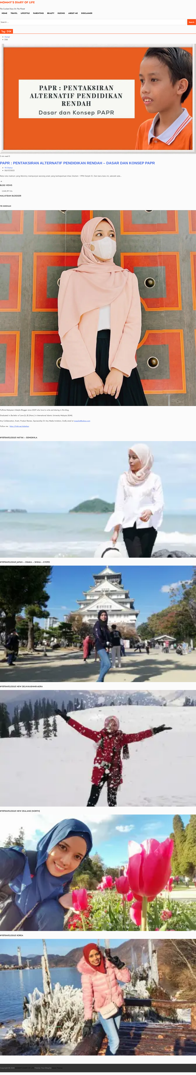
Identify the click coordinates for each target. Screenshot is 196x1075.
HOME (4, 13)
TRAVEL (14, 13)
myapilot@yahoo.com (82, 421)
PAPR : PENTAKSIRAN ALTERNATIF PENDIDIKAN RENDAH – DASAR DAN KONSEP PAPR (77, 163)
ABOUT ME (73, 13)
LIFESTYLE (25, 13)
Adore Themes (57, 1068)
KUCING (61, 13)
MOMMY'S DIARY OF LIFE (17, 2)
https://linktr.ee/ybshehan (19, 426)
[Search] (0, 17)
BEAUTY (50, 13)
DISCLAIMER (86, 13)
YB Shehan (9, 167)
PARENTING (38, 13)
